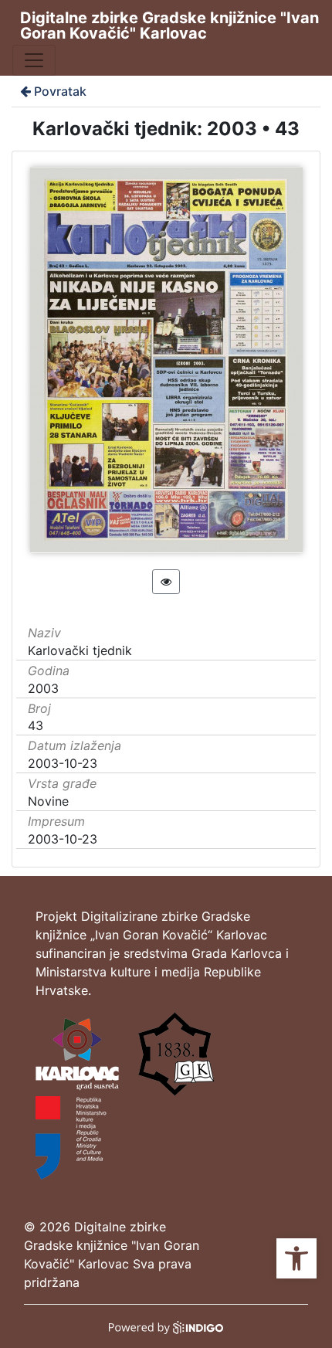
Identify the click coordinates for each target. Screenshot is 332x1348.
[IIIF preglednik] (166, 581)
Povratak (60, 91)
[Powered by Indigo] (166, 1326)
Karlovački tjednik (80, 650)
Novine (48, 801)
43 (35, 725)
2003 (43, 688)
